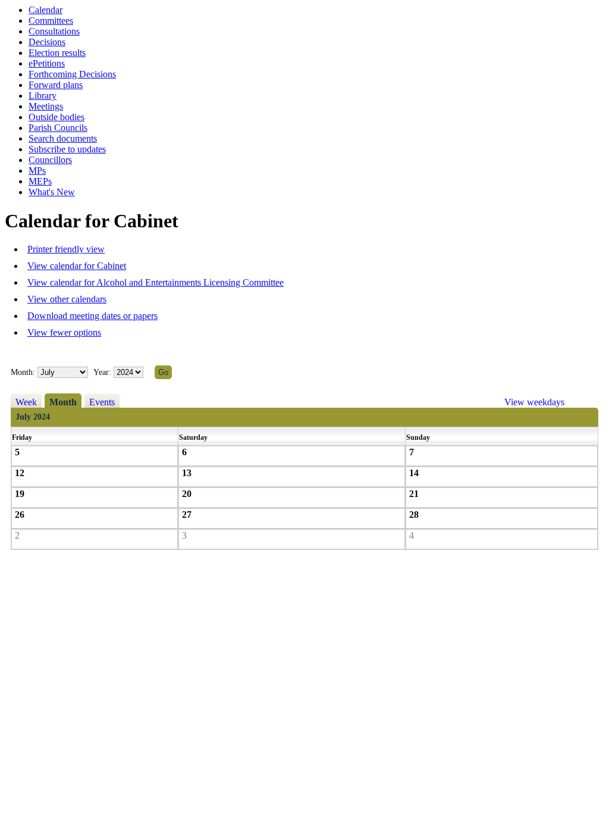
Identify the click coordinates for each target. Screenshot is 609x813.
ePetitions (47, 63)
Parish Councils (58, 128)
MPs (37, 170)
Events (102, 402)
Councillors (50, 160)
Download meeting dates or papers (92, 316)
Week (26, 402)
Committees (51, 20)
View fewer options (64, 332)
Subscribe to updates (67, 149)
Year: (103, 372)
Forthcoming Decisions (72, 74)
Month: (23, 372)
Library (42, 95)
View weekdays (534, 402)
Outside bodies (56, 117)
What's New (52, 192)
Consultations (54, 31)
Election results (57, 53)
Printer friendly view (66, 249)
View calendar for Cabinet (76, 266)
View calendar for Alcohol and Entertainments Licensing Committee (155, 282)
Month (63, 402)
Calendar (45, 10)
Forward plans (56, 85)
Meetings (46, 106)
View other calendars (66, 299)
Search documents (63, 138)
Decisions (47, 42)
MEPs (40, 181)
